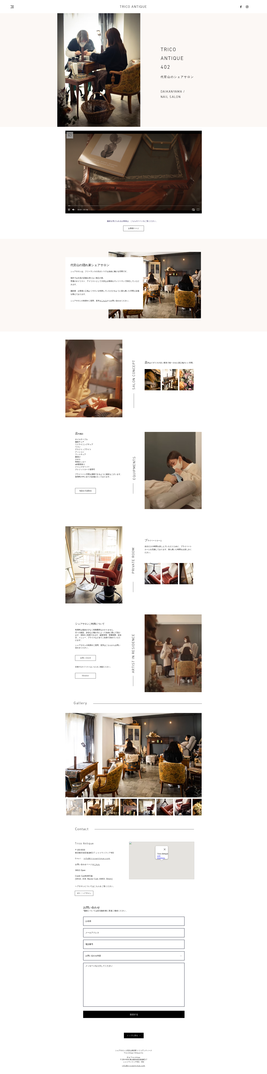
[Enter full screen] (198, 209)
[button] (12, 7)
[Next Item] (189, 379)
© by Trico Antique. (133, 1057)
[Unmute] (74, 209)
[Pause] (69, 209)
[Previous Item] (70, 755)
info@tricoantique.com (97, 858)
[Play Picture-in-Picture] (193, 209)
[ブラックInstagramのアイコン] (247, 6)
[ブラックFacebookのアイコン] (241, 6)
